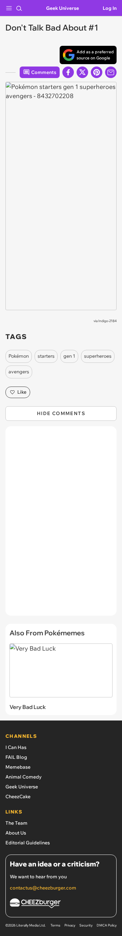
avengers (18, 372)
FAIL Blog (16, 757)
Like (21, 392)
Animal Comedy (23, 777)
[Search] (19, 8)
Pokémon (18, 356)
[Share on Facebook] (68, 72)
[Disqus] (61, 524)
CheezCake (17, 796)
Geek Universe (62, 8)
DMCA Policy (107, 925)
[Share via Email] (111, 72)
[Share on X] (82, 72)
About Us (15, 833)
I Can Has (15, 747)
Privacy (69, 925)
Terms (55, 925)
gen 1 (69, 356)
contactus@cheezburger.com (43, 888)
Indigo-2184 (107, 321)
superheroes (97, 356)
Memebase (17, 767)
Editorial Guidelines (27, 843)
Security (86, 925)
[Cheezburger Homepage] (61, 904)
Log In (110, 8)
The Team (16, 823)
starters (46, 356)
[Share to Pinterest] (96, 72)
